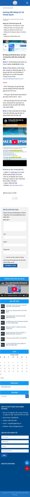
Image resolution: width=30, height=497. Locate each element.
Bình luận (6, 219)
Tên (4, 234)
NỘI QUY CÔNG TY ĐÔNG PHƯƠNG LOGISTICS (16, 327)
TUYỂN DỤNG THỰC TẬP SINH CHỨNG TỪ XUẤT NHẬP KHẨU (17, 322)
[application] (14, 289)
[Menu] (2, 3)
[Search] (27, 3)
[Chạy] (2, 295)
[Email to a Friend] (16, 198)
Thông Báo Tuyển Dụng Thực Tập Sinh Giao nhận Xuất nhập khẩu (16, 305)
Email (5, 242)
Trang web (6, 249)
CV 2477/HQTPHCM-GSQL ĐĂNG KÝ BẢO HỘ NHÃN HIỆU (16, 344)
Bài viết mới (6, 7)
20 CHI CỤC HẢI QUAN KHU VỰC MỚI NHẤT (16, 311)
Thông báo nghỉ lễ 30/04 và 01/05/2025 (16, 338)
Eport (11, 7)
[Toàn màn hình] (26, 295)
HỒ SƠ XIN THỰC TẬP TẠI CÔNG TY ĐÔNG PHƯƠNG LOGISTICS (16, 333)
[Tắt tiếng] (24, 295)
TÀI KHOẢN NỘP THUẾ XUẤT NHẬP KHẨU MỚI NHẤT (15, 316)
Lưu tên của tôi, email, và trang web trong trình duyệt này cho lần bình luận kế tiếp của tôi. (14, 260)
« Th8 (1, 378)
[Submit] (27, 396)
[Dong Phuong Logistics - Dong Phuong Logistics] (15, 3)
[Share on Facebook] (13, 198)
